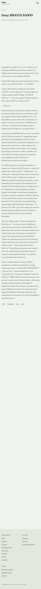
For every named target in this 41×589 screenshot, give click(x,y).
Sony (22, 304)
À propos (25, 538)
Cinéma (4, 541)
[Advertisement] (20, 43)
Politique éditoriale (28, 545)
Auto (3, 538)
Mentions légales (7, 570)
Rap (17, 304)
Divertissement (7, 548)
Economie (5, 551)
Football (4, 554)
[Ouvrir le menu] (37, 3)
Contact (24, 541)
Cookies (4, 576)
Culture (4, 545)
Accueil (4, 10)
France (4, 557)
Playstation (10, 304)
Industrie (5, 560)
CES (3, 304)
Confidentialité (7, 573)
